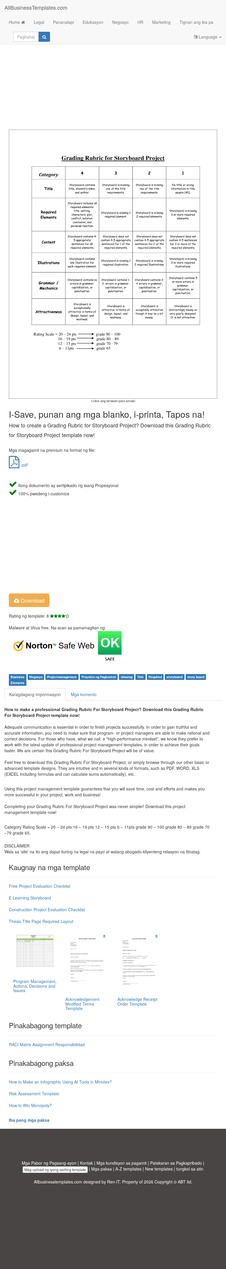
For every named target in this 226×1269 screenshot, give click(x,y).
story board (195, 677)
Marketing (161, 22)
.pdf (23, 465)
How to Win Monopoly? (30, 1105)
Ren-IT (113, 1182)
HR (140, 22)
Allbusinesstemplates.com (58, 1182)
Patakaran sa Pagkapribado (176, 1163)
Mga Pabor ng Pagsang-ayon (49, 1163)
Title (140, 677)
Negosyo (120, 22)
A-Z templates (128, 1169)
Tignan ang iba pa (196, 22)
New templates (159, 1169)
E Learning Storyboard (30, 898)
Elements (17, 683)
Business (17, 677)
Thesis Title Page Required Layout (41, 921)
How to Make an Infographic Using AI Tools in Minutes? (60, 1082)
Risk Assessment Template (34, 1093)
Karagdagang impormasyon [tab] (35, 694)
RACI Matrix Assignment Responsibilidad (47, 1044)
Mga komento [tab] (84, 694)
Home (15, 22)
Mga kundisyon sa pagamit (122, 1163)
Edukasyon (93, 22)
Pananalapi (63, 22)
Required (155, 677)
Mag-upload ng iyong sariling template (55, 1169)
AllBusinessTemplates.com (35, 7)
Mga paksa (101, 1169)
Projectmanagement (62, 677)
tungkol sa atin (189, 1169)
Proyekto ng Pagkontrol (99, 677)
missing (126, 677)
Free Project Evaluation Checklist (39, 886)
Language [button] (208, 37)
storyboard (174, 677)
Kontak (86, 1163)
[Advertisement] (113, 82)
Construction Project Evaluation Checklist (47, 909)
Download (31, 600)
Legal (39, 22)
